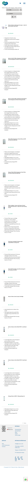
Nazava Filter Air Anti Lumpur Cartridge (15, 296)
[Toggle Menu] (24, 3)
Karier (16, 433)
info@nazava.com (19, 443)
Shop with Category (10, 7)
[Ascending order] (20, 10)
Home (3, 7)
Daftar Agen (17, 435)
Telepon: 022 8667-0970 (20, 450)
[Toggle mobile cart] (20, 3)
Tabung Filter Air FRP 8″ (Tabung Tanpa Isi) (16, 396)
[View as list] (15, 17)
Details (4, 29)
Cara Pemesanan (6, 445)
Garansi (3, 446)
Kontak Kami (18, 430)
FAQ (3, 443)
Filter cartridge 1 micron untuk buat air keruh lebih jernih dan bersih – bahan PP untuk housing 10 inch (17, 206)
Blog (16, 432)
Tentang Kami (18, 429)
